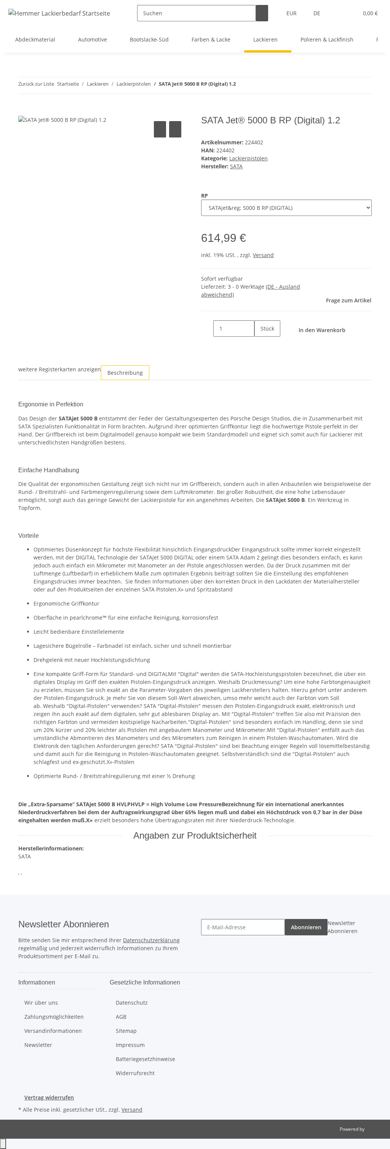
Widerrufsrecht (135, 1073)
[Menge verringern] (207, 328)
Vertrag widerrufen (49, 1097)
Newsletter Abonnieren (343, 927)
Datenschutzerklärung (151, 940)
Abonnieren (306, 927)
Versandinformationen (53, 1030)
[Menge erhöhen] (260, 345)
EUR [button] (292, 13)
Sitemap (126, 1030)
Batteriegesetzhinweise (145, 1059)
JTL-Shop (375, 1129)
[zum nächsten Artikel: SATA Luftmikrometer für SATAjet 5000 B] (255, 85)
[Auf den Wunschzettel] (175, 129)
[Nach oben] (3, 1144)
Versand (263, 255)
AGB (121, 1016)
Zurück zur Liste (36, 83)
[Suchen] (262, 13)
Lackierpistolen (248, 158)
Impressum (130, 1044)
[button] (337, 13)
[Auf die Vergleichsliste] (160, 129)
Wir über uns (41, 1002)
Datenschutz (132, 1002)
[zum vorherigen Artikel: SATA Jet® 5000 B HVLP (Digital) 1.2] (242, 85)
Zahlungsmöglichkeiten (54, 1016)
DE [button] (317, 13)
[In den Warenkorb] (24, 111)
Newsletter (38, 1044)
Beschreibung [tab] (125, 372)
